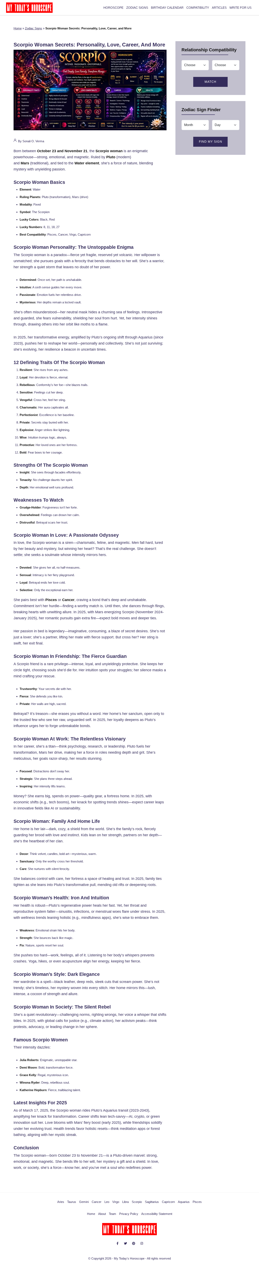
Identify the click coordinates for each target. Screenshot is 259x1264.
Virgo (115, 1202)
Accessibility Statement (156, 1214)
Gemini (84, 1202)
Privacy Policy (128, 1214)
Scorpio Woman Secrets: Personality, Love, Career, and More (89, 45)
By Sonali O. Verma (30, 141)
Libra (125, 1202)
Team (112, 1214)
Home (18, 28)
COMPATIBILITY (197, 7)
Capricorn (168, 1202)
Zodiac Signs (33, 28)
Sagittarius (152, 1202)
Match (210, 81)
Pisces (197, 1202)
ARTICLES (219, 7)
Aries (60, 1202)
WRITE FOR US (240, 7)
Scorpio (137, 1202)
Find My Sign (210, 141)
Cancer (96, 1202)
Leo (106, 1202)
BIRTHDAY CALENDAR (167, 7)
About (102, 1214)
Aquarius (184, 1202)
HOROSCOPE (113, 7)
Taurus (71, 1202)
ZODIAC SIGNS (137, 7)
